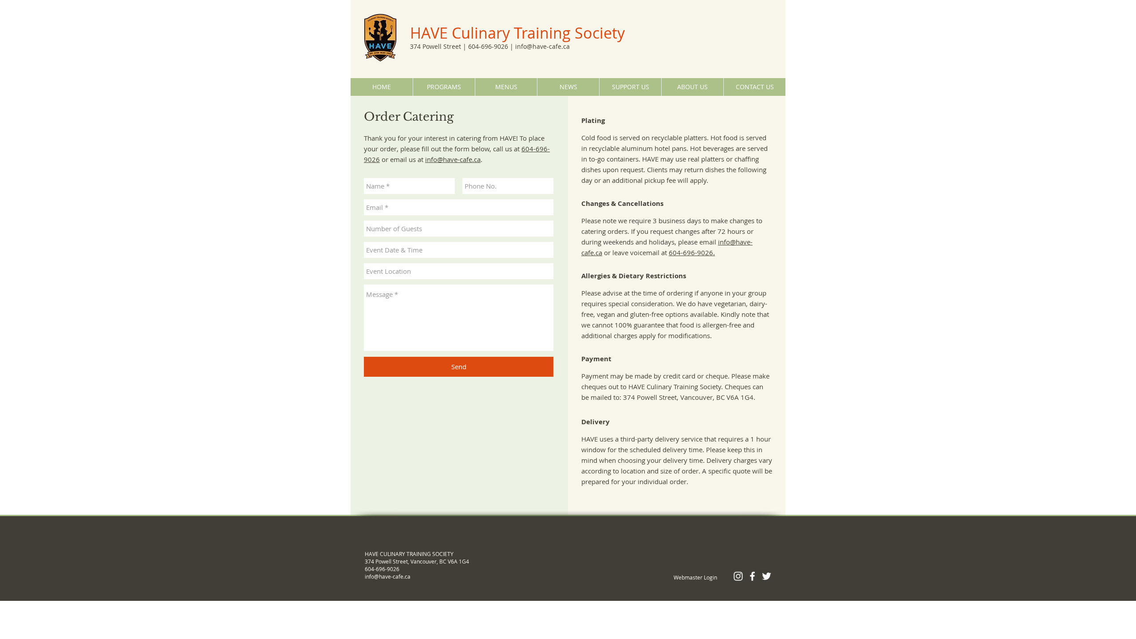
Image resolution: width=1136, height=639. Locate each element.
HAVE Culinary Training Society (517, 33)
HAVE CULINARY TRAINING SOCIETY (409, 553)
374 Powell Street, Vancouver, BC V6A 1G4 (417, 561)
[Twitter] (767, 576)
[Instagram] (738, 576)
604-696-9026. (692, 252)
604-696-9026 (488, 46)
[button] (444, 87)
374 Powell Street (435, 46)
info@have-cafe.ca (542, 46)
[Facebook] (752, 576)
